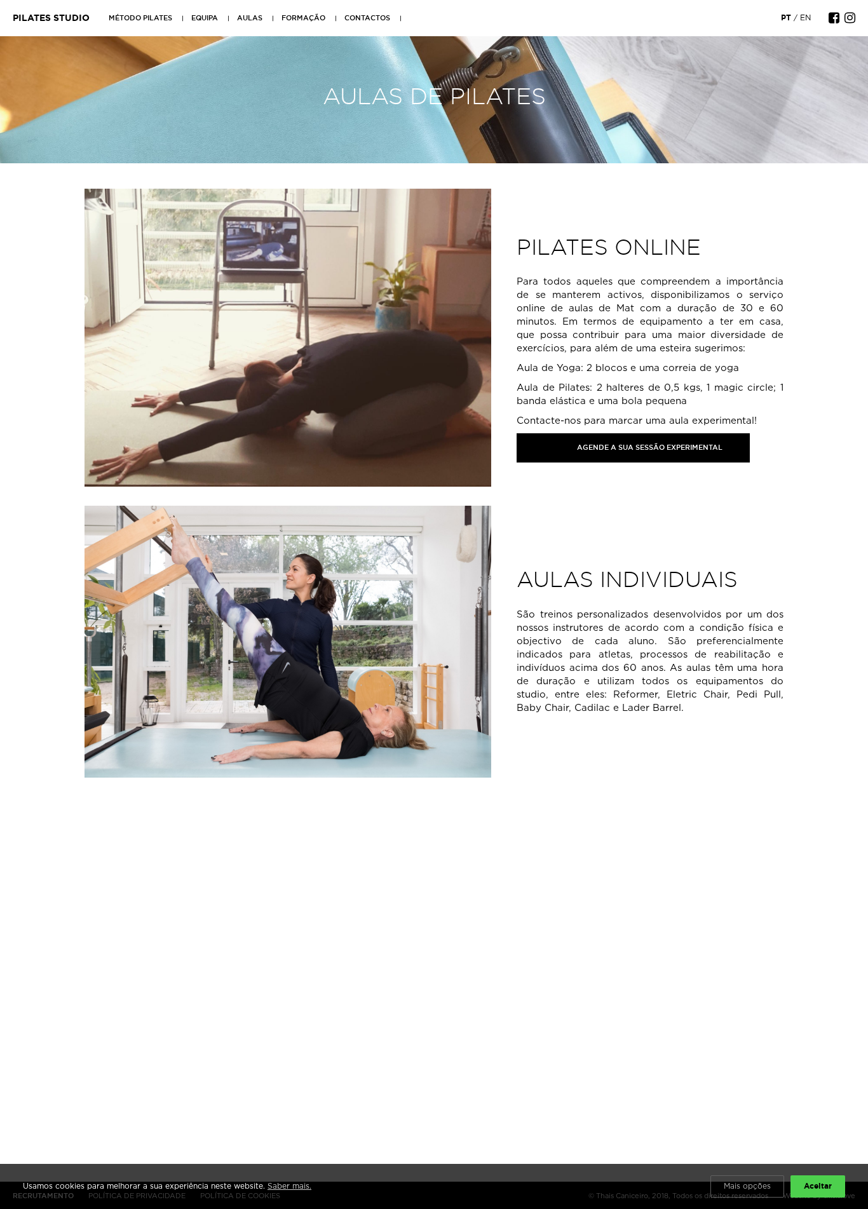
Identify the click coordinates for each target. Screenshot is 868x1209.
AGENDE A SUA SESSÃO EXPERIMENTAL (649, 447)
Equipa (204, 18)
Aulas (249, 18)
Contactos (367, 18)
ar (744, 446)
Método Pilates (140, 18)
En (805, 17)
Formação (303, 18)
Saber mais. (289, 1186)
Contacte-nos (549, 420)
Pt (786, 17)
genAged (538, 446)
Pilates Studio (51, 18)
